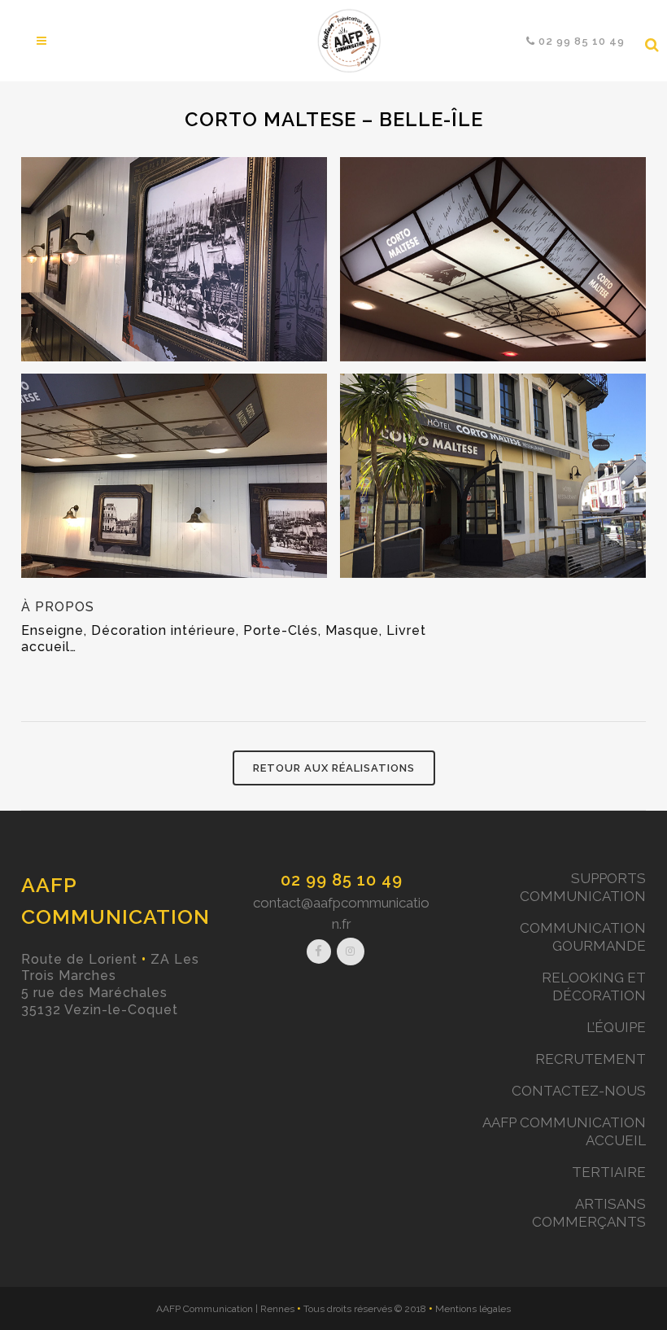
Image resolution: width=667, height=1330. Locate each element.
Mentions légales (473, 1309)
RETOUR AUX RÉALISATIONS (334, 768)
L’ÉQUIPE (616, 1027)
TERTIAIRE (609, 1172)
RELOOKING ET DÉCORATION (594, 986)
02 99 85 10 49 (342, 880)
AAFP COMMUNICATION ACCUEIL (564, 1131)
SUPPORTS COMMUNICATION (583, 887)
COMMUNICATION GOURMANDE (583, 937)
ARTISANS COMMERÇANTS (589, 1213)
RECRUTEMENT (590, 1059)
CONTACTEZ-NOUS (579, 1091)
